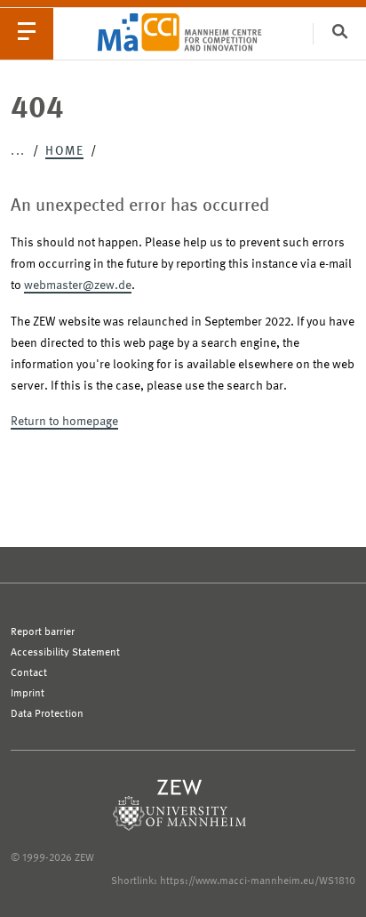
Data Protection (47, 714)
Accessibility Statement (65, 653)
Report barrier (43, 632)
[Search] (339, 33)
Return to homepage (64, 421)
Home (64, 151)
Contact (29, 673)
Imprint (27, 693)
